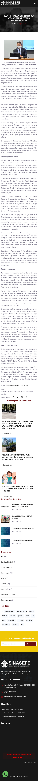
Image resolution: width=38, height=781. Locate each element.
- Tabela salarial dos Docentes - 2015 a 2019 (13, 713)
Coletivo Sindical (7, 562)
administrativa (9, 611)
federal (4, 616)
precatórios (11, 620)
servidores (6, 624)
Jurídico (4, 584)
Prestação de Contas (8, 595)
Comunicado (5, 567)
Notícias (4, 589)
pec (3, 620)
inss (27, 616)
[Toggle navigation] (34, 3)
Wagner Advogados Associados (17, 385)
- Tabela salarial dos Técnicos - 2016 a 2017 (13, 709)
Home (14, 24)
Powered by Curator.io (30, 762)
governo (20, 616)
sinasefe (15, 624)
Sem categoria (6, 600)
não (33, 616)
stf (22, 624)
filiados (12, 616)
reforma (20, 620)
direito (31, 611)
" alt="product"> (6, 505)
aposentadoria (22, 611)
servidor (29, 620)
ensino (3, 578)
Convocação (5, 573)
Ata (2, 557)
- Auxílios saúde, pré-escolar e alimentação (12, 716)
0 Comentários (7, 434)
